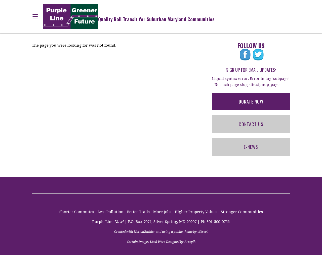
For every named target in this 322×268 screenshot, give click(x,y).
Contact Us (251, 124)
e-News (251, 147)
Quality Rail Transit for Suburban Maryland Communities (156, 18)
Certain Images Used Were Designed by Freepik (161, 242)
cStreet (202, 231)
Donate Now (251, 101)
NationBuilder (144, 231)
